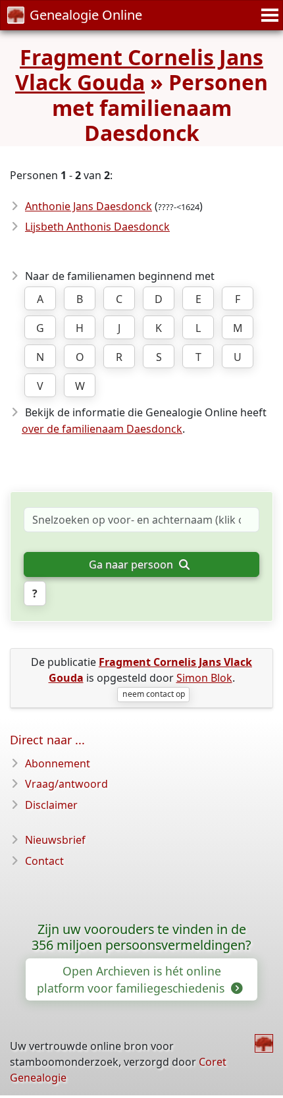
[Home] (264, 1043)
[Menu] (267, 15)
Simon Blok (204, 678)
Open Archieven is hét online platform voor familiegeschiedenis (132, 979)
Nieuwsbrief (55, 840)
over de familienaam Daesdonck (102, 429)
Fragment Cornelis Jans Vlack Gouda (139, 69)
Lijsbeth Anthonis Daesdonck (97, 226)
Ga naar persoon (132, 564)
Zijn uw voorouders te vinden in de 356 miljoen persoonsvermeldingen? (141, 937)
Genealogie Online (86, 15)
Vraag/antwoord (66, 784)
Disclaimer (51, 805)
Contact (44, 861)
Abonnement (57, 763)
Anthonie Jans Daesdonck (88, 206)
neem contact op (153, 694)
